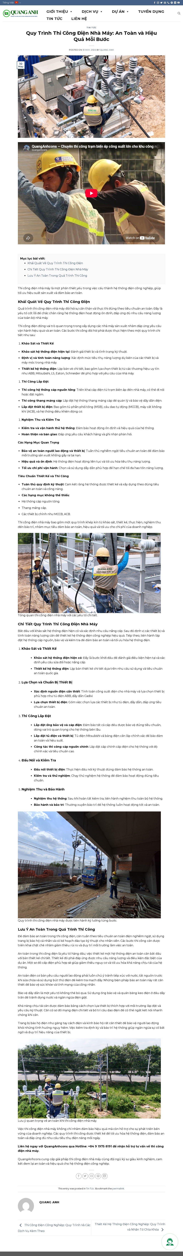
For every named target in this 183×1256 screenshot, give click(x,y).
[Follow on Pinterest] (172, 2)
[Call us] (168, 2)
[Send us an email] (165, 2)
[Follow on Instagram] (158, 2)
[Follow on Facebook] (155, 2)
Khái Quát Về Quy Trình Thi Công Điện (55, 263)
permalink (118, 1188)
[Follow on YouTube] (178, 2)
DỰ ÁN (118, 11)
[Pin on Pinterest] (98, 1176)
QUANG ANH (107, 50)
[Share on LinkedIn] (105, 1176)
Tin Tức (91, 27)
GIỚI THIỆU (57, 11)
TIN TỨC (54, 19)
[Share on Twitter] (85, 1176)
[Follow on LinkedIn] (175, 2)
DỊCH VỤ (90, 11)
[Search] (179, 13)
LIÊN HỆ (79, 19)
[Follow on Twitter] (161, 2)
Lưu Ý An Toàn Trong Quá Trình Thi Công (57, 275)
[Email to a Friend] (92, 1176)
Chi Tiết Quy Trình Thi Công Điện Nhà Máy (58, 269)
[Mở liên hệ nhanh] (170, 1242)
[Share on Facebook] (79, 1176)
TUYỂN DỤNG (151, 11)
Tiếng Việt (8, 2)
